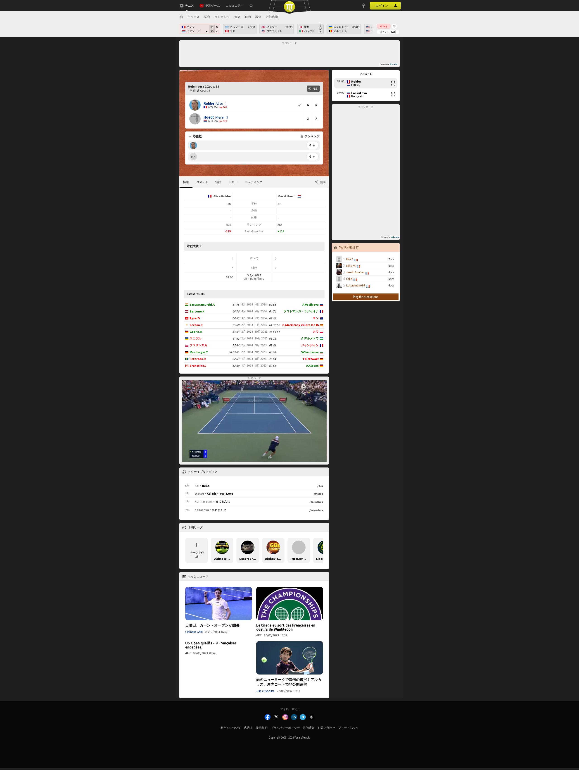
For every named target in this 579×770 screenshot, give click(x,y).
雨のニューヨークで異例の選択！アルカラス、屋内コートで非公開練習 (288, 681)
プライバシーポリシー (285, 727)
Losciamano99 (355, 285)
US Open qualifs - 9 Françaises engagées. (211, 645)
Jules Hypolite (265, 690)
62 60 (235, 365)
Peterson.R (198, 358)
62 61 (272, 345)
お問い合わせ (326, 727)
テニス (189, 5)
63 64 (272, 352)
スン (316, 317)
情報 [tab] (186, 182)
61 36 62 (274, 325)
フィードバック (348, 727)
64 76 (235, 311)
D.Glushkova (310, 352)
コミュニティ (234, 5)
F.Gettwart (311, 358)
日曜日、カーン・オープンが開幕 (212, 625)
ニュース (193, 17)
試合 (207, 17)
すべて (388, 32)
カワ (316, 331)
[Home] (181, 17)
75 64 (235, 345)
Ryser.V (195, 318)
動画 (248, 17)
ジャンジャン (310, 345)
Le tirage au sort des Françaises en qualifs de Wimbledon (285, 627)
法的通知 (309, 727)
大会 (237, 17)
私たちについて (231, 727)
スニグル (195, 338)
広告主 (248, 727)
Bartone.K (197, 311)
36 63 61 (233, 352)
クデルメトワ (310, 338)
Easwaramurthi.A (202, 304)
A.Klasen (312, 365)
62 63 (235, 358)
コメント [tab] (202, 182)
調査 (258, 17)
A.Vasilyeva (310, 304)
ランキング (222, 17)
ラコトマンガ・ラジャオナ (301, 311)
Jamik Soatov (355, 272)
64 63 (235, 318)
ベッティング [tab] (253, 182)
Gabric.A (196, 331)
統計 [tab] (218, 182)
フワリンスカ (198, 345)
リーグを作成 (196, 554)
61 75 (235, 304)
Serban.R (196, 325)
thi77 (349, 259)
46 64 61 (274, 331)
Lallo (349, 278)
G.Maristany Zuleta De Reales (300, 325)
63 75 (272, 338)
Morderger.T (199, 352)
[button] (251, 5)
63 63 (235, 331)
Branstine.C (198, 365)
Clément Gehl (194, 631)
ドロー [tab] (233, 182)
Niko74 (351, 265)
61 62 (235, 338)
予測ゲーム (212, 5)
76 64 (272, 358)
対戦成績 (272, 17)
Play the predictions (365, 297)
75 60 (235, 325)
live (383, 26)
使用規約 (262, 727)
